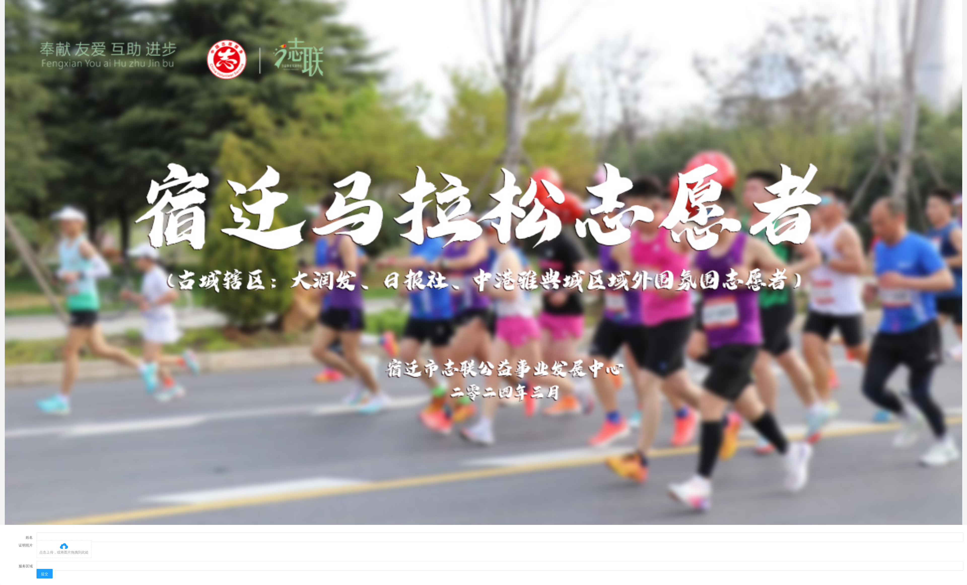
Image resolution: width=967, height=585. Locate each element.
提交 (44, 573)
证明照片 (26, 545)
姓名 (29, 537)
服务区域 (26, 565)
